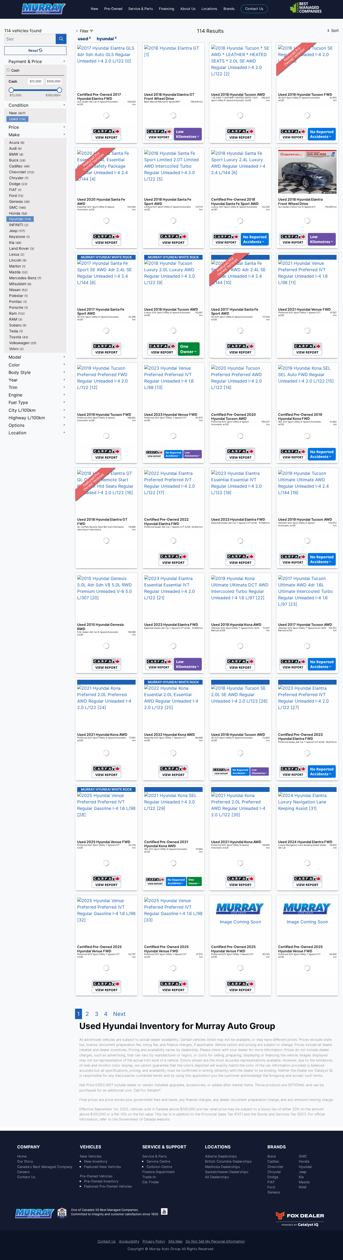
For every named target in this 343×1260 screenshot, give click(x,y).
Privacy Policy (154, 1241)
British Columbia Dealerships (228, 1161)
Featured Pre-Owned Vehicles (108, 1186)
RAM (302, 1187)
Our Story (25, 1161)
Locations (217, 1147)
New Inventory (95, 1161)
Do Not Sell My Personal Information (215, 1241)
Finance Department (158, 1172)
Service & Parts (154, 1156)
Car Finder (150, 1182)
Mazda (304, 1182)
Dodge (272, 1177)
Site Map (175, 1241)
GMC (303, 1156)
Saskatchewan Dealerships (226, 1172)
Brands (276, 1147)
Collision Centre (159, 1167)
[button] (94, 9)
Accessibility (129, 1241)
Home (22, 1156)
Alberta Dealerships (221, 1156)
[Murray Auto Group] (43, 8)
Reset (33, 51)
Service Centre (158, 1161)
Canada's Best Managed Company (44, 1167)
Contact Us (26, 1177)
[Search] (61, 39)
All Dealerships (217, 1177)
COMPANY (28, 1147)
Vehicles (90, 1147)
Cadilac (273, 1161)
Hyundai (305, 1167)
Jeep (303, 1172)
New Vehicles (91, 1156)
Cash (15, 70)
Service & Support (164, 1147)
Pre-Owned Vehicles (96, 1176)
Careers (23, 1172)
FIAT (271, 1182)
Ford (271, 1187)
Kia (301, 1177)
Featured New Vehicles (102, 1167)
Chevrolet (275, 1167)
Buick (271, 1156)
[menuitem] (36, 113)
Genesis (273, 1192)
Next (119, 1014)
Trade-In (149, 1177)
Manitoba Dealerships (222, 1167)
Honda (304, 1161)
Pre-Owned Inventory (101, 1181)
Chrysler (274, 1172)
